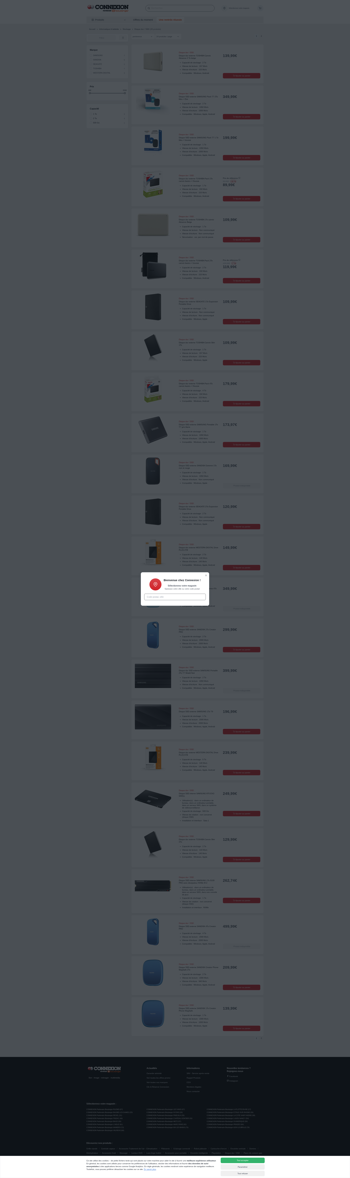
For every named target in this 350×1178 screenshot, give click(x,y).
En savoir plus (150, 1169)
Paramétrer (243, 1167)
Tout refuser (242, 1173)
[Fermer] (206, 575)
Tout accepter (243, 1160)
